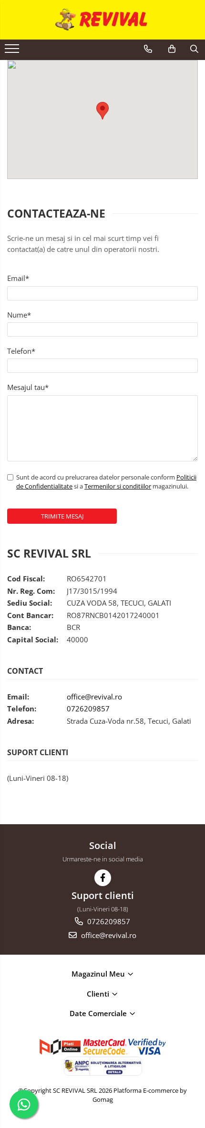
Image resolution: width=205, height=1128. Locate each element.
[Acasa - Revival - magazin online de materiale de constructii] (102, 19)
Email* (18, 278)
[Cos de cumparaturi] (172, 49)
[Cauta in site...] (194, 49)
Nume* (19, 314)
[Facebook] (102, 877)
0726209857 (88, 708)
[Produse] (13, 51)
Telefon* (21, 351)
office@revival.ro (94, 696)
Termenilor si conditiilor (117, 486)
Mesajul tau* (28, 387)
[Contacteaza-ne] (148, 49)
